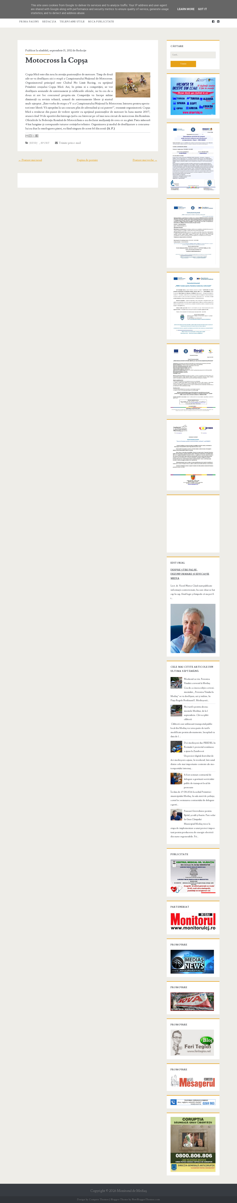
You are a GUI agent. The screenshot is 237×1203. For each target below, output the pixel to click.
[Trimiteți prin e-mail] (27, 136)
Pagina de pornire (87, 160)
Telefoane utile (72, 21)
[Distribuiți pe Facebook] (37, 136)
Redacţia (49, 21)
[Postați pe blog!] (30, 136)
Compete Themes (99, 1199)
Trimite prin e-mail (69, 143)
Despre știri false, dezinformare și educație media (190, 574)
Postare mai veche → (145, 160)
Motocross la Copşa (56, 60)
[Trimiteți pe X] (33, 136)
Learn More (185, 9)
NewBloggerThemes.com (146, 1199)
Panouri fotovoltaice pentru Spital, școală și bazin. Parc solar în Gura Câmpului (199, 815)
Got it (202, 9)
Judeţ (33, 143)
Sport (45, 143)
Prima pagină (29, 21)
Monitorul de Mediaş (132, 1191)
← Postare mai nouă (30, 160)
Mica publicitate (101, 21)
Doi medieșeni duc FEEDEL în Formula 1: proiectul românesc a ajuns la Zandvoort (199, 747)
